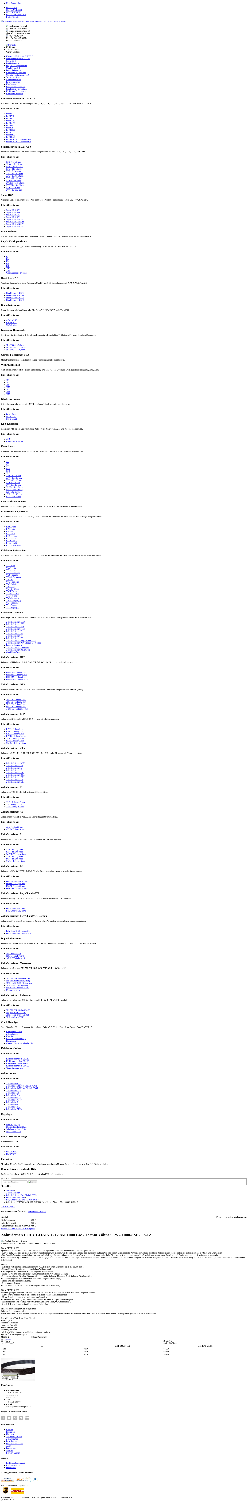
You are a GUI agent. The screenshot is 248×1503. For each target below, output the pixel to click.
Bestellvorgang (12, 1441)
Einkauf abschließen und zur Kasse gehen (18, 1228)
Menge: (4, 1337)
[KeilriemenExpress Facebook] (3, 1419)
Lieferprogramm (13, 1465)
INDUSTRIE (11, 7)
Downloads (11, 1467)
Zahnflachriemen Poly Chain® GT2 (21, 1195)
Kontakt (9, 1429)
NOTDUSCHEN (13, 12)
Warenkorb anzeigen (37, 1211)
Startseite (10, 1190)
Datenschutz (11, 1448)
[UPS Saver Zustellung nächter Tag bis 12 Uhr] (5, 1493)
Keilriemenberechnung (15, 1463)
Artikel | (8, 1206)
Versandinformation (14, 1436)
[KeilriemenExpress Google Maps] (27, 1419)
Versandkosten (7, 1339)
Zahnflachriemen (13, 1193)
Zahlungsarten (12, 1439)
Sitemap (9, 1450)
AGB (8, 1446)
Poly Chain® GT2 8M (15, 1197)
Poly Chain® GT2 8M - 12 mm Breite (21, 1200)
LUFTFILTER (12, 17)
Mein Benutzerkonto (14, 3)
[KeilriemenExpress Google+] (15, 1419)
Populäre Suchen (13, 1453)
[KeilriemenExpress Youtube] (9, 1419)
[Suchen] (32, 1182)
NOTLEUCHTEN (14, 10)
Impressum (10, 1432)
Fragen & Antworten (14, 1443)
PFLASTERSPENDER (16, 14)
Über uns (10, 1434)
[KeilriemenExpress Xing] (21, 1419)
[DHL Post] (17, 1493)
